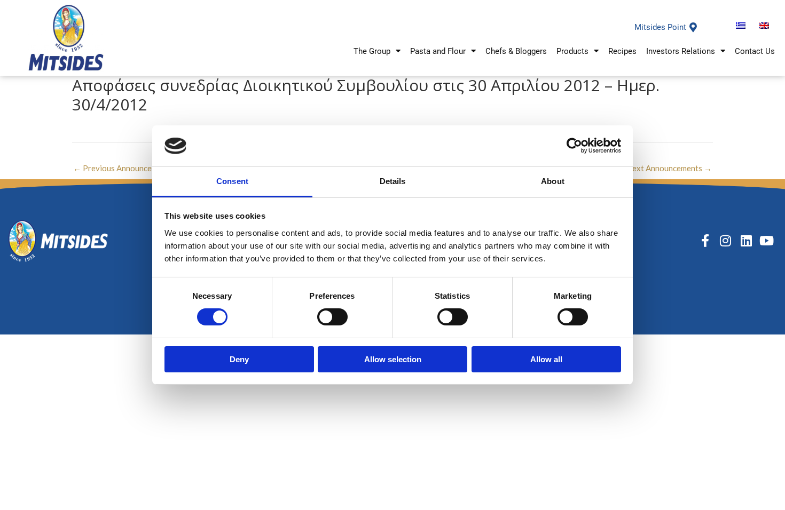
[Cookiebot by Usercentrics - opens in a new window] (574, 146)
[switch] (332, 316)
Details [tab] (393, 181)
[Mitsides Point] (693, 27)
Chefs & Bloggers (516, 51)
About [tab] (552, 181)
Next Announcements (669, 168)
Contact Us (755, 51)
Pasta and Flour (438, 51)
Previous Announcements (123, 168)
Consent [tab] (232, 181)
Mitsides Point (660, 27)
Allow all (546, 359)
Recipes (622, 51)
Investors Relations (680, 51)
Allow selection (392, 359)
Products (572, 51)
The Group (372, 51)
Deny (239, 359)
